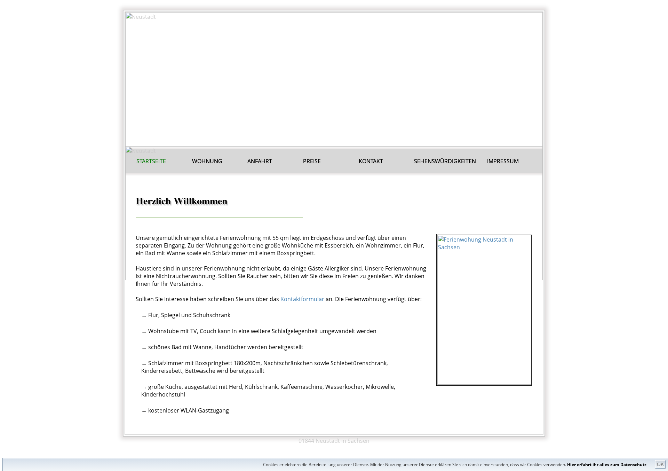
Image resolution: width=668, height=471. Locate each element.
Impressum (503, 161)
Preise (312, 161)
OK (660, 464)
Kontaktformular (302, 299)
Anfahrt (259, 161)
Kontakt (371, 161)
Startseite (151, 161)
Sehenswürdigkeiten (445, 161)
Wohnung (207, 161)
